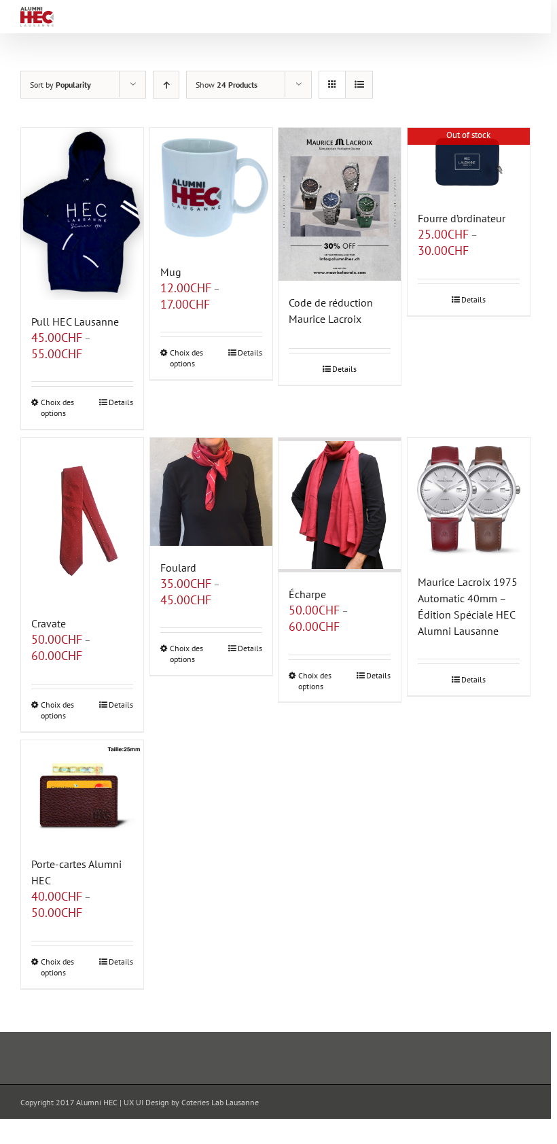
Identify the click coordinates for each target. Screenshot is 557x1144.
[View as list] (359, 84)
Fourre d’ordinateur (461, 218)
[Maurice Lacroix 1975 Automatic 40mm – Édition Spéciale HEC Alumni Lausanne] (469, 499)
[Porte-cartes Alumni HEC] (82, 791)
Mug (170, 272)
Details (121, 402)
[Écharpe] (339, 505)
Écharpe (307, 594)
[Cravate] (82, 519)
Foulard (178, 567)
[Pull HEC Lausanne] (82, 214)
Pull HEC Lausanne (75, 321)
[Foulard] (211, 491)
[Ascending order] (166, 85)
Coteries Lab (202, 1102)
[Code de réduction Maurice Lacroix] (339, 204)
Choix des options (57, 407)
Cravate (48, 623)
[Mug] (211, 189)
